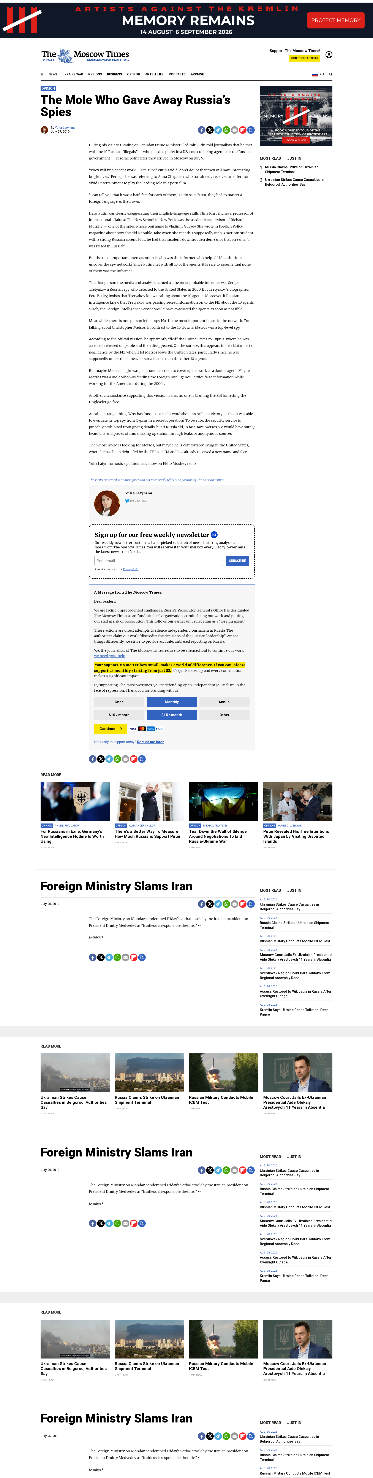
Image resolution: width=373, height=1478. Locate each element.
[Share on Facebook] (201, 130)
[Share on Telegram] (218, 130)
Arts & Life (154, 74)
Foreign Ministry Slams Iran (117, 886)
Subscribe (237, 561)
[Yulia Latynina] (45, 130)
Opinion (133, 74)
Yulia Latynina (65, 128)
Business (114, 74)
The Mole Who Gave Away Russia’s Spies (136, 106)
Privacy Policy (131, 569)
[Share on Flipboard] (243, 130)
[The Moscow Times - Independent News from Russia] (85, 55)
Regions (95, 74)
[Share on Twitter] (210, 130)
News (53, 74)
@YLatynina (138, 500)
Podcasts (177, 74)
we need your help (109, 656)
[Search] (330, 74)
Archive (197, 74)
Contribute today (304, 58)
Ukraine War (72, 74)
